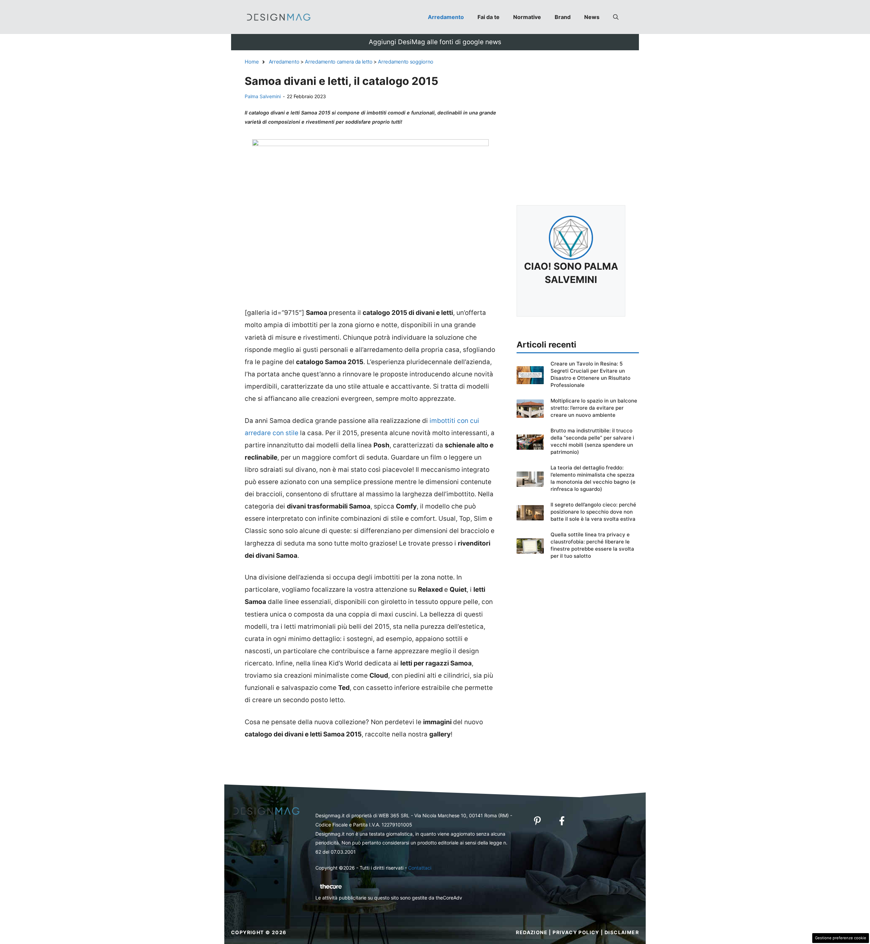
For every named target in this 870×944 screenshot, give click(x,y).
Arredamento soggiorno (405, 61)
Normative (527, 17)
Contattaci (419, 868)
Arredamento (446, 17)
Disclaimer (622, 932)
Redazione (531, 932)
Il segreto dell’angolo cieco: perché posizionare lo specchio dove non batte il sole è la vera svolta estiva (593, 511)
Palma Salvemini (263, 96)
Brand (563, 17)
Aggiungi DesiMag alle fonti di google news (435, 42)
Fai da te (488, 17)
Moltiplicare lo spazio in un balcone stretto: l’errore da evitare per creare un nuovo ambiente (594, 407)
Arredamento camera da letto (338, 61)
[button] (615, 17)
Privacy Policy (576, 932)
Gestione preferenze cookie (840, 938)
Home (252, 61)
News (591, 17)
